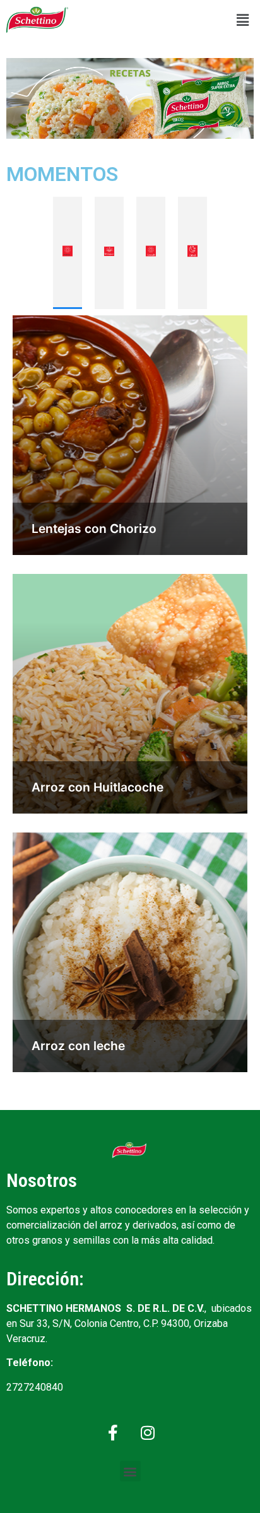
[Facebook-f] (113, 1432)
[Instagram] (147, 1432)
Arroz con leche (78, 1045)
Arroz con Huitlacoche (97, 787)
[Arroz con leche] (130, 952)
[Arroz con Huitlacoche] (130, 694)
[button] (243, 20)
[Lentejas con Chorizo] (130, 435)
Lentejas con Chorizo (94, 528)
